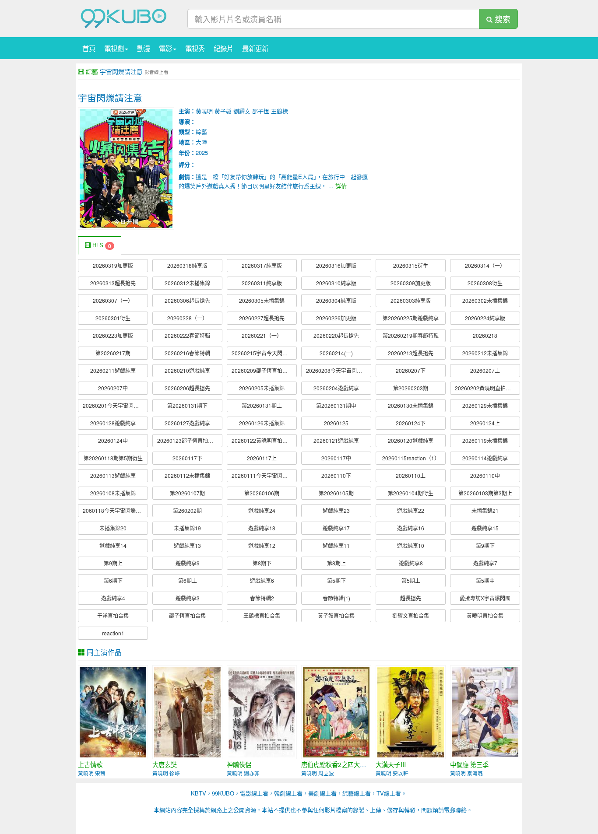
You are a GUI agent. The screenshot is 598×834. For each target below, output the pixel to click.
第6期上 (187, 580)
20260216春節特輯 (187, 353)
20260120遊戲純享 (410, 440)
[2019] (485, 711)
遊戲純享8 (411, 563)
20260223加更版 (113, 335)
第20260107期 (187, 493)
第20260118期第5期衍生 (113, 458)
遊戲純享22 (410, 510)
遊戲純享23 (336, 510)
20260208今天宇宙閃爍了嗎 (338, 370)
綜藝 (92, 71)
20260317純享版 (262, 265)
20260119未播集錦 (485, 440)
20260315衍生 (410, 265)
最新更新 (255, 48)
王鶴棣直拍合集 (261, 615)
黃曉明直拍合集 (485, 615)
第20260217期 (112, 353)
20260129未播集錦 (485, 405)
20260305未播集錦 (262, 300)
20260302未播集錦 (485, 300)
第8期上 (336, 563)
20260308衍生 (485, 283)
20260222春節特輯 (187, 335)
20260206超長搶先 (187, 388)
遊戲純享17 (336, 528)
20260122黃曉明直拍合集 (262, 440)
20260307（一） (113, 300)
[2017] (113, 711)
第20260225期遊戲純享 (411, 318)
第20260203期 (410, 388)
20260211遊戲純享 (113, 370)
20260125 (336, 423)
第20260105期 (336, 493)
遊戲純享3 (188, 598)
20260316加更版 (336, 265)
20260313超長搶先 (113, 283)
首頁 (88, 48)
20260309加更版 (410, 283)
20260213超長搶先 (410, 353)
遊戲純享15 (485, 528)
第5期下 (336, 580)
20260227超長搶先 (262, 318)
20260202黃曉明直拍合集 (485, 388)
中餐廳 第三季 (469, 764)
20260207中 (113, 388)
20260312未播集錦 (187, 283)
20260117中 (336, 458)
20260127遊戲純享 (187, 423)
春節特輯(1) (336, 598)
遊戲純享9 (188, 563)
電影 (165, 48)
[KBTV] (124, 18)
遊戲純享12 (261, 545)
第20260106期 (261, 493)
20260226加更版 (336, 318)
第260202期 (187, 510)
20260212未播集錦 (485, 353)
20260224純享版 (485, 318)
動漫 (143, 48)
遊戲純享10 (410, 545)
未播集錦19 (187, 528)
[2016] (187, 711)
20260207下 (411, 370)
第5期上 (410, 580)
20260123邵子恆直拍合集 (187, 440)
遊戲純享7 (485, 563)
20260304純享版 (336, 300)
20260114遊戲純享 (485, 458)
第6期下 (113, 580)
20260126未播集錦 (262, 423)
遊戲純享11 (336, 545)
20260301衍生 (112, 318)
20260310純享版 (336, 283)
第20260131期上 (262, 405)
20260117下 (187, 458)
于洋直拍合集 (113, 615)
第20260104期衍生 (410, 493)
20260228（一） (187, 318)
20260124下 (411, 423)
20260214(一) (336, 353)
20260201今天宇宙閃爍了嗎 (115, 405)
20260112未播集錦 (187, 475)
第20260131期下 (187, 405)
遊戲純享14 (113, 545)
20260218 (485, 335)
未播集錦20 (113, 528)
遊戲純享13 (187, 545)
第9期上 (113, 563)
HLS (101, 245)
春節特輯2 (262, 598)
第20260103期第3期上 (485, 493)
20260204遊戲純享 (336, 388)
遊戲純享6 (262, 580)
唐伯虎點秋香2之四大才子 (336, 764)
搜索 (501, 19)
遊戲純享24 (261, 510)
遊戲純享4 (113, 598)
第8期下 (262, 563)
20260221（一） (262, 335)
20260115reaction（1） (411, 458)
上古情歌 (90, 764)
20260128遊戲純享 (113, 423)
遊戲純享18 (261, 528)
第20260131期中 (336, 405)
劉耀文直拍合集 (410, 615)
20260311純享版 (262, 283)
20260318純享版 (187, 265)
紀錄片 (223, 48)
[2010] (336, 711)
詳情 (341, 186)
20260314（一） (485, 265)
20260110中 (485, 475)
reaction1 (113, 633)
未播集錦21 (485, 510)
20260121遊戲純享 (336, 440)
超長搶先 (410, 598)
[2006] (262, 711)
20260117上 (262, 458)
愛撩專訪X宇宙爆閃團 (485, 598)
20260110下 (336, 475)
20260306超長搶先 (187, 300)
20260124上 (485, 423)
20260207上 (485, 370)
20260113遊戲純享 (113, 475)
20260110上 (411, 475)
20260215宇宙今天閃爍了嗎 (264, 353)
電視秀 (195, 48)
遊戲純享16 (410, 528)
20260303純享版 (410, 300)
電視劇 (114, 48)
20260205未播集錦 (262, 388)
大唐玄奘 (164, 764)
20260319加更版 (113, 265)
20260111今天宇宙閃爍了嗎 (264, 475)
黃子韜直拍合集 (336, 615)
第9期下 (485, 545)
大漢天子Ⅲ (391, 764)
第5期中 (485, 580)
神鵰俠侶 (239, 764)
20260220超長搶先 (336, 335)
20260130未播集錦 (410, 405)
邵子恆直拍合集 (187, 615)
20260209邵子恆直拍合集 (262, 370)
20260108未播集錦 (113, 493)
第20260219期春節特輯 (411, 335)
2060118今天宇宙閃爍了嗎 (114, 510)
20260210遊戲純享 (187, 370)
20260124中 (113, 440)
